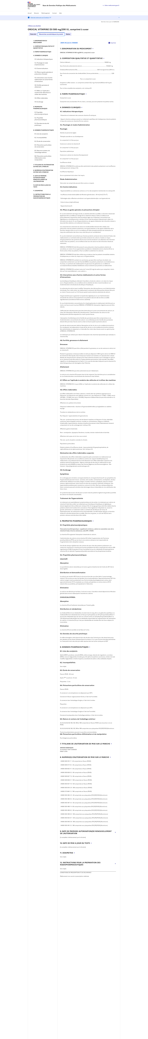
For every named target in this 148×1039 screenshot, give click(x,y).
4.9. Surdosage (39, 102)
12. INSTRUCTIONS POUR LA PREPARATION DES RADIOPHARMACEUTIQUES (42, 196)
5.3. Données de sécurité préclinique (42, 124)
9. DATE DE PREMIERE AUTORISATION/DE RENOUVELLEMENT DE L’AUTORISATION (40, 178)
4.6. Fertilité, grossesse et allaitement (42, 86)
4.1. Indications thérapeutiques (44, 59)
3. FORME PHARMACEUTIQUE (42, 52)
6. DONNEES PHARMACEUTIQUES (43, 130)
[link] (59, 5)
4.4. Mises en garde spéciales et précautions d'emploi (44, 73)
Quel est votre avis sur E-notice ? (40, 17)
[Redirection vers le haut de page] (93, 49)
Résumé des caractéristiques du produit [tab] (51, 34)
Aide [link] (60, 13)
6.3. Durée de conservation (42, 141)
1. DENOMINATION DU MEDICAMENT (40, 41)
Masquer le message (119, 17)
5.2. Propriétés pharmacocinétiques (41, 119)
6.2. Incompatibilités (41, 137)
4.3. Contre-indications (41, 68)
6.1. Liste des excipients (41, 134)
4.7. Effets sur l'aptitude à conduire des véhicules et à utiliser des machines (43, 92)
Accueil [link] (30, 13)
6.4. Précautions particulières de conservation (43, 146)
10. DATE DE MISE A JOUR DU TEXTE (42, 186)
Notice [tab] (68, 34)
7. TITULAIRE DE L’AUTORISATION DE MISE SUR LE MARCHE (43, 165)
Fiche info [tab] (33, 34)
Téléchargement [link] (45, 13)
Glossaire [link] (36, 13)
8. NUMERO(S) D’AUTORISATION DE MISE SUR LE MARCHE (43, 171)
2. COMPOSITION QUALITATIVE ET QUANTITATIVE (43, 47)
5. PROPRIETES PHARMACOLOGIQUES (40, 107)
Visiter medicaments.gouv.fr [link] (112, 5)
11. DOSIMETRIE (38, 191)
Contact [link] (54, 13)
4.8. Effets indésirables (41, 98)
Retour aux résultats (35, 26)
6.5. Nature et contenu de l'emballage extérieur (42, 151)
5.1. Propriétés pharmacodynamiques (41, 113)
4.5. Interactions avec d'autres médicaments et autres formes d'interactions (44, 79)
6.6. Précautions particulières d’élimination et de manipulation (43, 158)
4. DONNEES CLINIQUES (40, 55)
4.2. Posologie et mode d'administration (41, 64)
